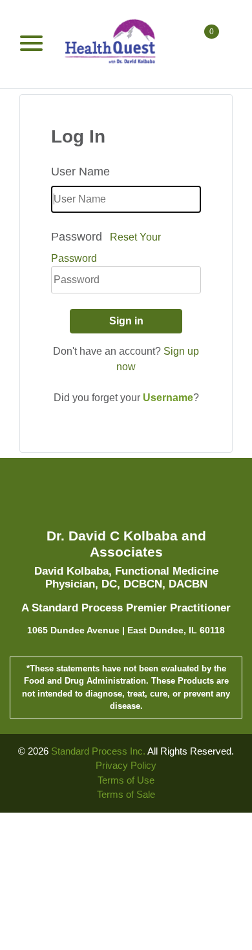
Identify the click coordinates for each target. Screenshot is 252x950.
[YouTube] (148, 498)
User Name (80, 171)
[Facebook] (100, 498)
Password (76, 236)
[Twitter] (124, 498)
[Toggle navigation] (31, 43)
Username (168, 397)
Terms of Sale (126, 794)
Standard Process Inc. (98, 751)
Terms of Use (126, 780)
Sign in (126, 320)
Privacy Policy (126, 765)
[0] (209, 43)
